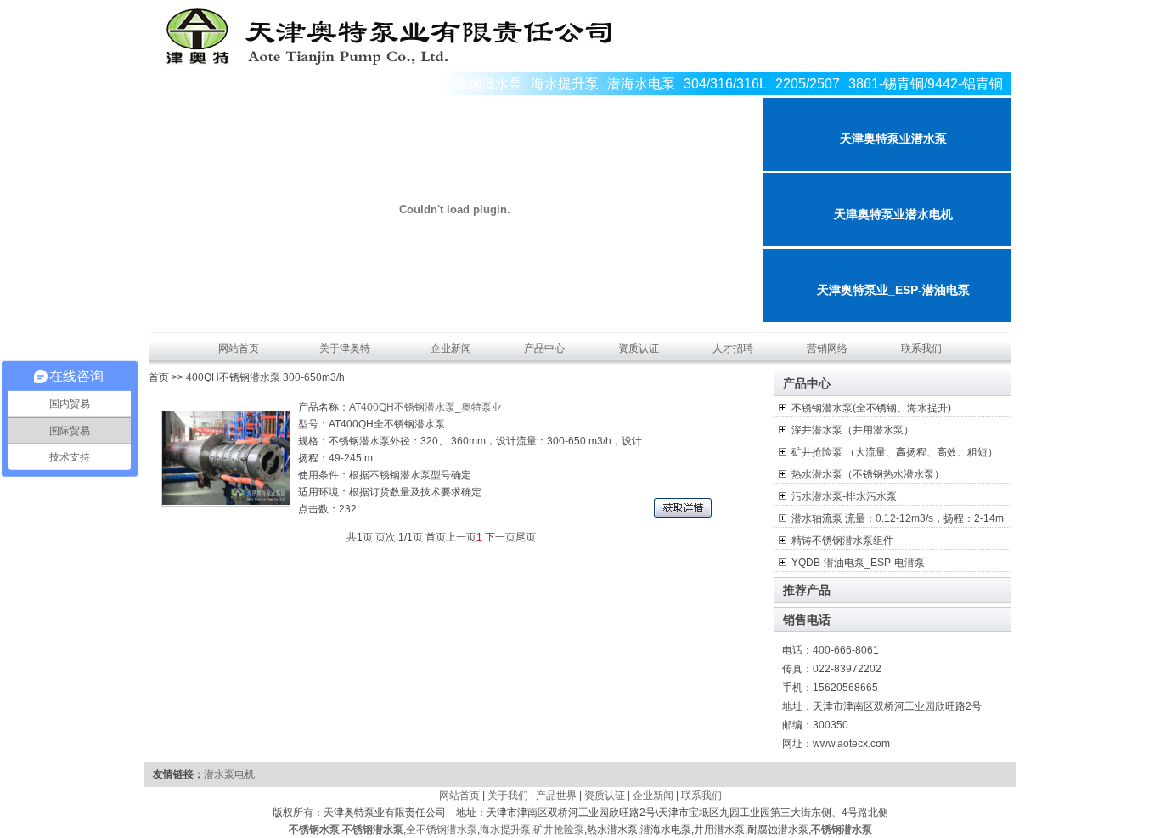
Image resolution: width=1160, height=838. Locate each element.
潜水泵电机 (229, 774)
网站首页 (238, 348)
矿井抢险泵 (558, 829)
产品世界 (556, 795)
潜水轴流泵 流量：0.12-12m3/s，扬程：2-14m (897, 518)
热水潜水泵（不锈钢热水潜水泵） (867, 474)
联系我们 (921, 348)
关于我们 (507, 795)
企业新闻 (451, 348)
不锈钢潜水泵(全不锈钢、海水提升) (871, 408)
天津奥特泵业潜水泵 (893, 138)
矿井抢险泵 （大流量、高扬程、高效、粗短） (894, 452)
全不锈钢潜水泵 (441, 829)
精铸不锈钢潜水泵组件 (842, 540)
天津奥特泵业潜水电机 (893, 214)
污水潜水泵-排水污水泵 (844, 496)
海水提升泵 (505, 829)
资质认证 (638, 348)
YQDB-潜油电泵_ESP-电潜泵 (858, 563)
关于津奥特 (344, 348)
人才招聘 (732, 348)
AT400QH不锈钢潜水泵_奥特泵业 (425, 407)
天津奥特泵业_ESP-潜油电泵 (893, 290)
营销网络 (827, 348)
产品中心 (544, 348)
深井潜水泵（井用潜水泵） (852, 430)
